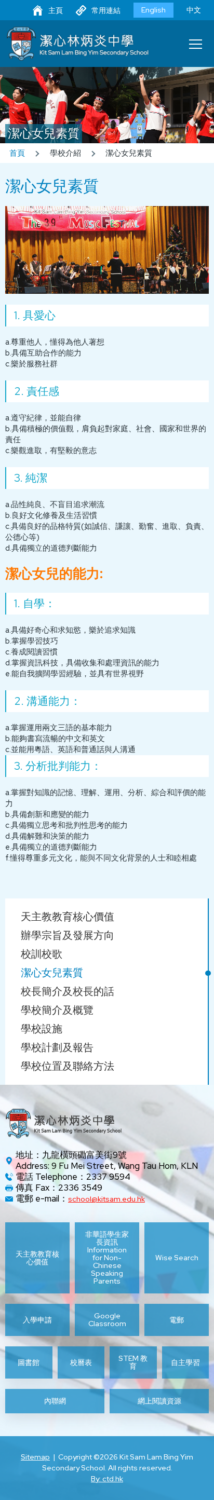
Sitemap (35, 1457)
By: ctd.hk (107, 1478)
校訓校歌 (41, 954)
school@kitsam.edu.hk (106, 1199)
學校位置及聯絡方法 (67, 1066)
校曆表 (81, 1362)
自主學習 (185, 1362)
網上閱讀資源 (159, 1401)
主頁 (55, 10)
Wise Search (176, 1257)
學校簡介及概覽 (57, 1010)
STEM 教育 (133, 1362)
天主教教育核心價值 (67, 916)
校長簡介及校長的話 (67, 991)
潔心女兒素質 (52, 972)
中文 (193, 10)
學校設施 (41, 1028)
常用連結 (106, 10)
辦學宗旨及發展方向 (67, 935)
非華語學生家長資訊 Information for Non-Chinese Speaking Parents (107, 1258)
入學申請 (37, 1320)
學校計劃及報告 (57, 1047)
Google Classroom (107, 1320)
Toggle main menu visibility (196, 43)
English (153, 10)
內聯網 (55, 1401)
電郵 (176, 1320)
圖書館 (28, 1362)
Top (213, 1479)
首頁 (17, 153)
